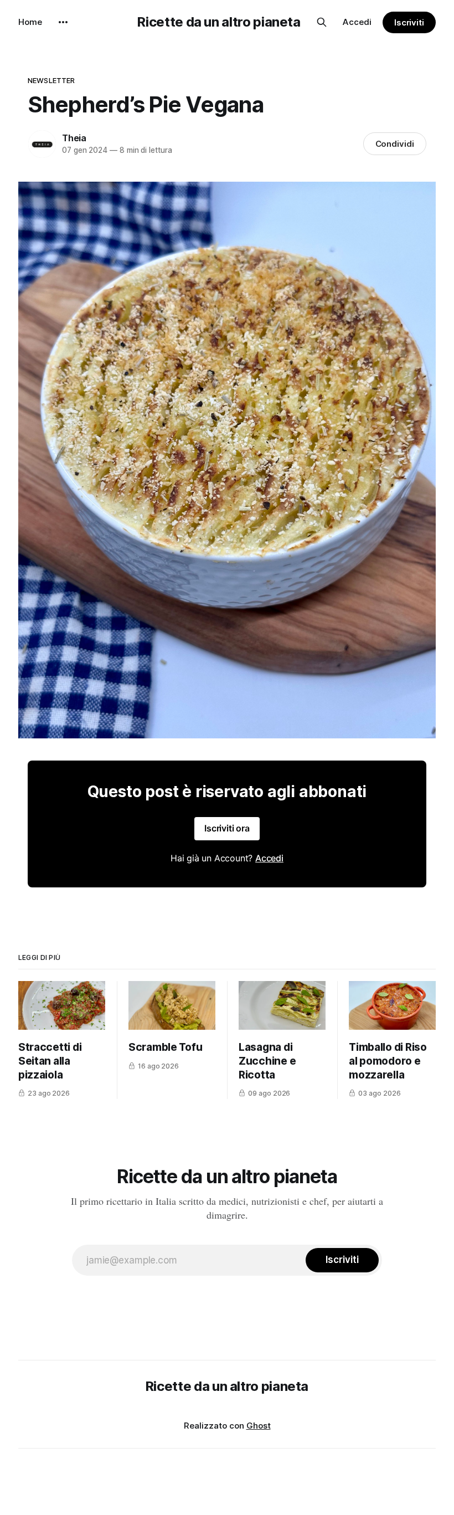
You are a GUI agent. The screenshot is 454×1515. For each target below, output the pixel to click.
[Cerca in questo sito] (322, 22)
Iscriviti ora (227, 828)
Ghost (258, 1425)
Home (30, 22)
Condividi (394, 143)
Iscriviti (409, 22)
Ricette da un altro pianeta (218, 22)
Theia (74, 137)
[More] (63, 22)
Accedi (357, 22)
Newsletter (51, 80)
